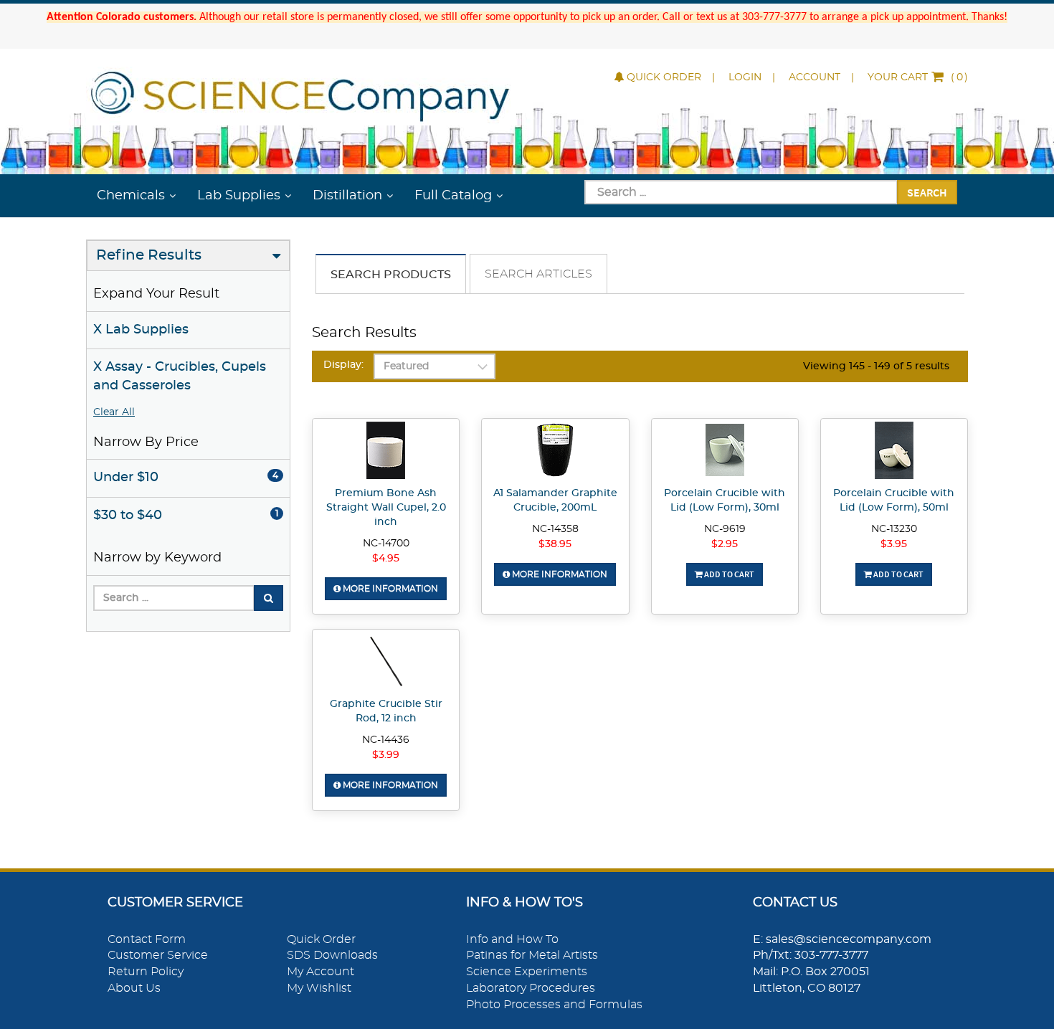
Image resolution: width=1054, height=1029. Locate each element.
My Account (320, 971)
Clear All (114, 412)
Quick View (386, 452)
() (918, 77)
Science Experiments (526, 971)
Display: (343, 365)
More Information (389, 588)
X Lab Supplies (141, 329)
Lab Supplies (238, 195)
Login (744, 77)
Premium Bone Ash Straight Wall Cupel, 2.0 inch (386, 507)
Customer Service (158, 955)
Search (927, 192)
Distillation (347, 195)
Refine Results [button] (148, 255)
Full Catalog (453, 195)
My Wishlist (319, 988)
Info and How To (512, 939)
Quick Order (664, 77)
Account (814, 77)
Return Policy (146, 971)
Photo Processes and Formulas (554, 1004)
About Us (134, 988)
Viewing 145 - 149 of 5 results (876, 366)
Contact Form (147, 939)
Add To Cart (728, 574)
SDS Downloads (332, 955)
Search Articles (538, 274)
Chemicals (131, 195)
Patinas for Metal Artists (532, 955)
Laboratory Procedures (530, 988)
